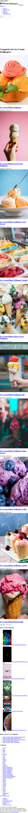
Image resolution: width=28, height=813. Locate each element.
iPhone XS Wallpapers (8, 777)
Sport (4, 791)
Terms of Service (7, 13)
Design (4, 759)
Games (4, 764)
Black (4, 750)
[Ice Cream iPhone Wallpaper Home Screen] (14, 448)
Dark (4, 758)
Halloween (5, 766)
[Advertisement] (14, 32)
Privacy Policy (6, 10)
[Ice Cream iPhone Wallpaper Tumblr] (14, 277)
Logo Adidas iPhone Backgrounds (19, 695)
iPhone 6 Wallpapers (7, 767)
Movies (4, 780)
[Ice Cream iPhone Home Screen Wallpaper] (14, 333)
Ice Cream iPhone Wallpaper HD (12, 395)
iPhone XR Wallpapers (8, 775)
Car (4, 753)
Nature (4, 782)
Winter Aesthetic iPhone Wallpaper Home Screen (14, 737)
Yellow (4, 794)
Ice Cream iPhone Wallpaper (11, 107)
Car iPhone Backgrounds (17, 711)
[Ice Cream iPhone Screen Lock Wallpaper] (14, 160)
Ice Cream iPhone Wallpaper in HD (13, 509)
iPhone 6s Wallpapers (8, 768)
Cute (4, 757)
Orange (4, 784)
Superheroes (5, 793)
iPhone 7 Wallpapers (7, 769)
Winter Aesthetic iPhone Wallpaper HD (12, 738)
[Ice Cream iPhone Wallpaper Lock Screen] (14, 218)
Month (4, 779)
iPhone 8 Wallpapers (7, 771)
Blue (4, 751)
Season (4, 789)
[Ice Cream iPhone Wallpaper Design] (14, 562)
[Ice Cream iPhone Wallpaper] (14, 104)
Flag (4, 762)
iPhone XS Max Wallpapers (9, 776)
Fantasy (4, 760)
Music (4, 781)
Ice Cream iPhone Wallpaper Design (13, 565)
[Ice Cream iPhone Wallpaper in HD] (14, 506)
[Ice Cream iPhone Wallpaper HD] (14, 391)
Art (3, 749)
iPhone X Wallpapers (7, 773)
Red (4, 788)
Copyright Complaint (7, 800)
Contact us (5, 12)
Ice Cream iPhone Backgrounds (11, 622)
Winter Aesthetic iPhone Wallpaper (11, 741)
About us (5, 8)
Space (4, 790)
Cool (4, 755)
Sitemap (5, 11)
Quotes (4, 786)
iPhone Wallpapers (7, 772)
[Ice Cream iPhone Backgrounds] (14, 618)
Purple (4, 785)
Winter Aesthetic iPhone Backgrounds (11, 742)
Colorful (5, 754)
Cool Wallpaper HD (4, 795)
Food (4, 763)
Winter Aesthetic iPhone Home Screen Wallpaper (14, 739)
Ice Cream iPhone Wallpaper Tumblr (14, 280)
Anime (4, 747)
